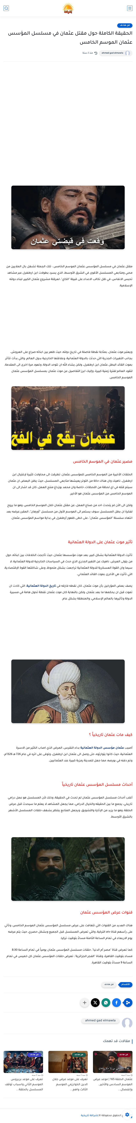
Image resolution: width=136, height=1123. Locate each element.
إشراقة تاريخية (89, 1115)
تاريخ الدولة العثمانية (41, 586)
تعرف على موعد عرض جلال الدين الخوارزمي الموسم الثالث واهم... (70, 1084)
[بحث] (6, 8)
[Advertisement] (68, 95)
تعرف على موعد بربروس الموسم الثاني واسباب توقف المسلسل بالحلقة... (24, 1084)
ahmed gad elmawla (112, 53)
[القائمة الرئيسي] (129, 8)
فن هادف (125, 25)
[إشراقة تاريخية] (68, 8)
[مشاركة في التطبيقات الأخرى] (84, 1002)
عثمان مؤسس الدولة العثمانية (102, 748)
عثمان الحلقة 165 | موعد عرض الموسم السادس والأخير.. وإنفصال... (112, 1084)
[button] (116, 1002)
